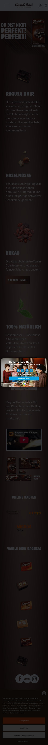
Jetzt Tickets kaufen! (24, 378)
